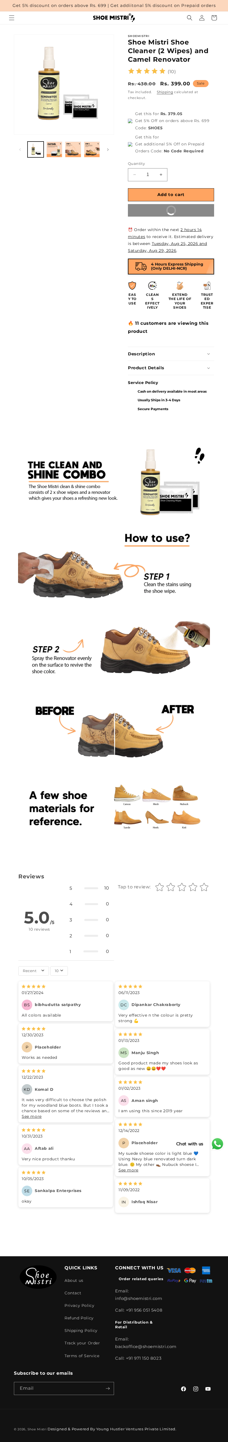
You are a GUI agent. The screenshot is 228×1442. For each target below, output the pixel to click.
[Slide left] (20, 149)
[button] (12, 18)
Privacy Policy (79, 1305)
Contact (73, 1292)
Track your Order (82, 1343)
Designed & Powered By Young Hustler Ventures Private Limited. (112, 1429)
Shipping (165, 92)
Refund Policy (79, 1317)
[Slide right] (108, 149)
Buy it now (156, 208)
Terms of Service (82, 1355)
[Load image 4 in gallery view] (92, 150)
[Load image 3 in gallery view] (73, 150)
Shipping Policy (81, 1330)
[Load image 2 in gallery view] (54, 150)
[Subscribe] (107, 1388)
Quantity (136, 163)
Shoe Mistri (37, 1429)
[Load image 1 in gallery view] (36, 150)
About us (74, 1280)
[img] (147, 72)
